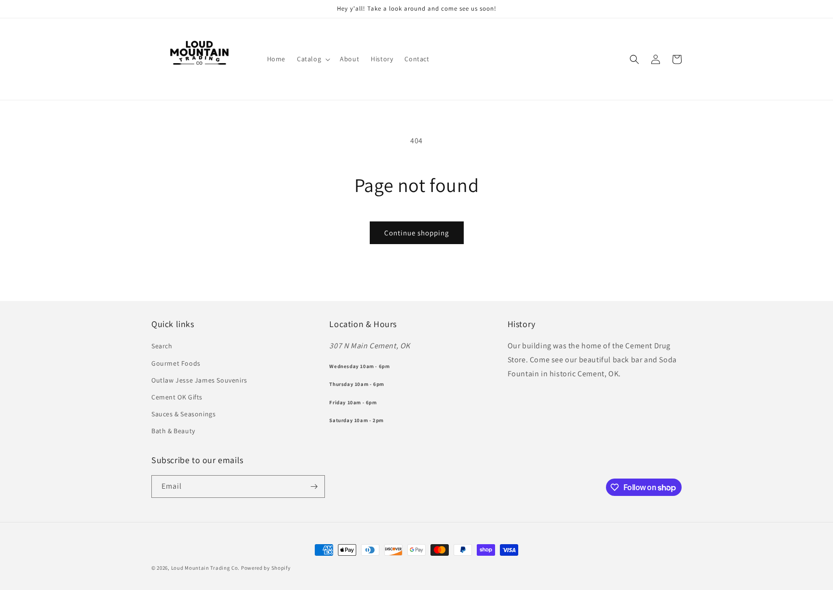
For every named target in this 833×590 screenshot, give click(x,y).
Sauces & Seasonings (183, 414)
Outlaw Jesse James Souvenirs (199, 380)
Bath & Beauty (173, 430)
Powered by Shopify (266, 567)
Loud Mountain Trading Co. (205, 567)
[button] (312, 59)
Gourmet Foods (176, 363)
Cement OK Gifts (176, 397)
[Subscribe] (313, 486)
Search (162, 346)
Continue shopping (416, 232)
